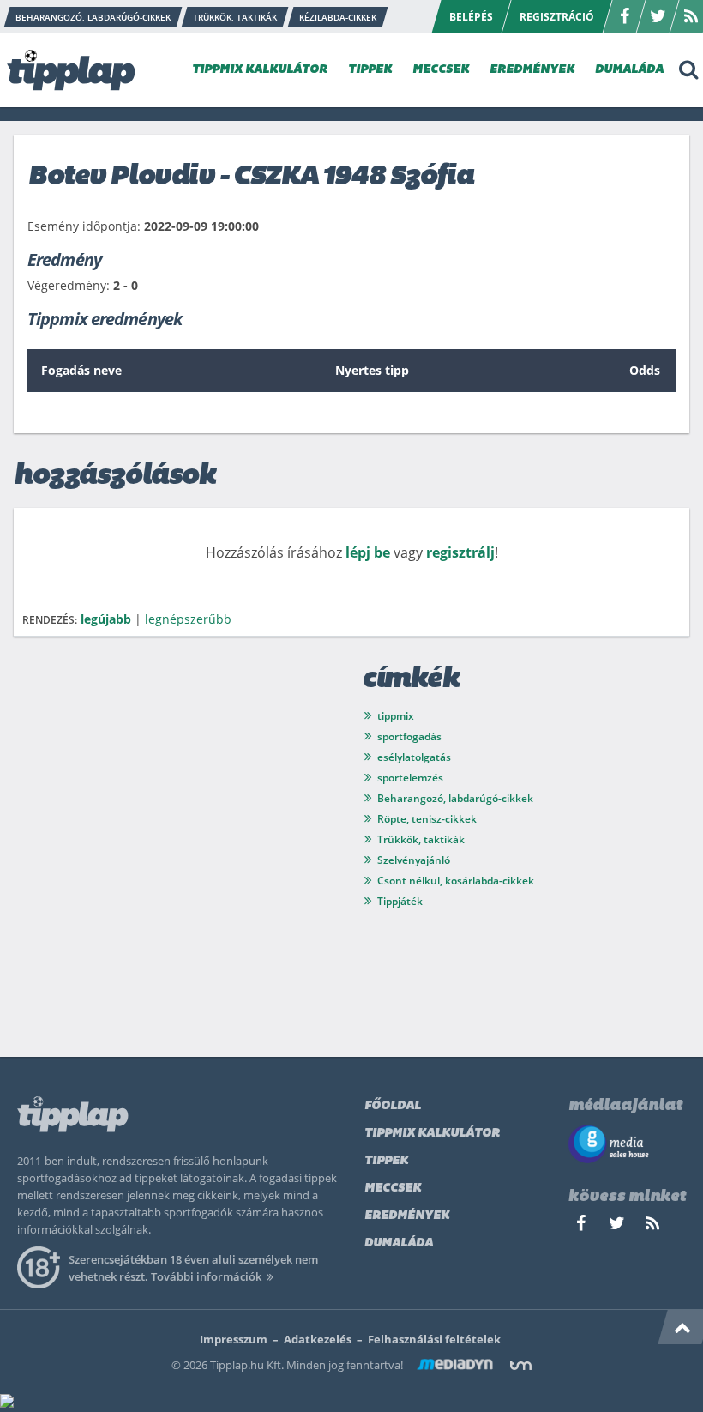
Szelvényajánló (413, 860)
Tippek (386, 1161)
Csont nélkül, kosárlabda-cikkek (455, 880)
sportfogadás (409, 736)
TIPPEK (370, 69)
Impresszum (233, 1339)
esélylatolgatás (414, 757)
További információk (206, 1276)
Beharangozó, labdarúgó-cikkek (455, 798)
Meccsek (392, 1188)
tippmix (395, 716)
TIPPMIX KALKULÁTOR (259, 69)
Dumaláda (398, 1243)
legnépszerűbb (188, 619)
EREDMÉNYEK (532, 69)
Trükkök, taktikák (421, 839)
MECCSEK (440, 69)
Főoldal (392, 1106)
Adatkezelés (318, 1339)
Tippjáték (400, 901)
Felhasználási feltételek (434, 1339)
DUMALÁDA (629, 69)
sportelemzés (410, 777)
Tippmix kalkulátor (432, 1133)
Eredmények (406, 1216)
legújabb (106, 619)
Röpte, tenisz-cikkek (427, 819)
